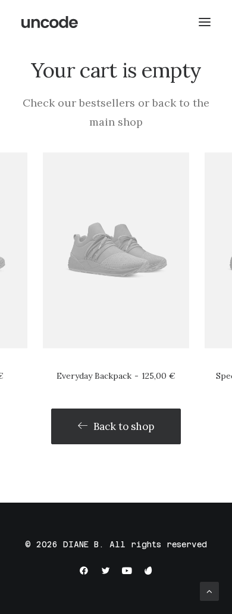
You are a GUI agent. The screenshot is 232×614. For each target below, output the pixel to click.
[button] (116, 250)
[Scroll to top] (209, 590)
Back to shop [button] (123, 426)
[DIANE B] (50, 22)
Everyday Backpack (116, 375)
